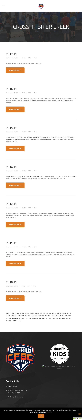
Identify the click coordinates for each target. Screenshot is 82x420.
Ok (41, 416)
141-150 (41, 315)
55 (53, 313)
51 (41, 313)
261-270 (55, 318)
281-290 (68, 318)
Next (15, 320)
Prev (12, 313)
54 (50, 313)
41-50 (37, 313)
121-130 (27, 315)
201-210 (15, 318)
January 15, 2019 (14, 93)
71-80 (64, 313)
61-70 (59, 313)
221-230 (28, 318)
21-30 (27, 313)
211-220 (21, 318)
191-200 (8, 318)
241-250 (41, 318)
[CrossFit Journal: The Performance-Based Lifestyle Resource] (59, 366)
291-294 (8, 320)
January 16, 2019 (14, 58)
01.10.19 (11, 282)
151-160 (47, 315)
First (7, 313)
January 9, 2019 (14, 286)
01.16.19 (11, 89)
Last (19, 320)
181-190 (67, 315)
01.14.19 (11, 167)
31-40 (32, 313)
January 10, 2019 (14, 247)
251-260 (48, 318)
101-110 (14, 315)
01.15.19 (11, 128)
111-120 (21, 315)
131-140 (34, 315)
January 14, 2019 (14, 132)
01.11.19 (11, 243)
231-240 (35, 318)
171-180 (61, 315)
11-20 (22, 313)
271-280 (62, 318)
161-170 (54, 315)
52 (44, 313)
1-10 (17, 313)
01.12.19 (11, 204)
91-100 (8, 315)
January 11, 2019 (14, 208)
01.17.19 (11, 54)
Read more (14, 70)
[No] (79, 414)
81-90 (69, 313)
